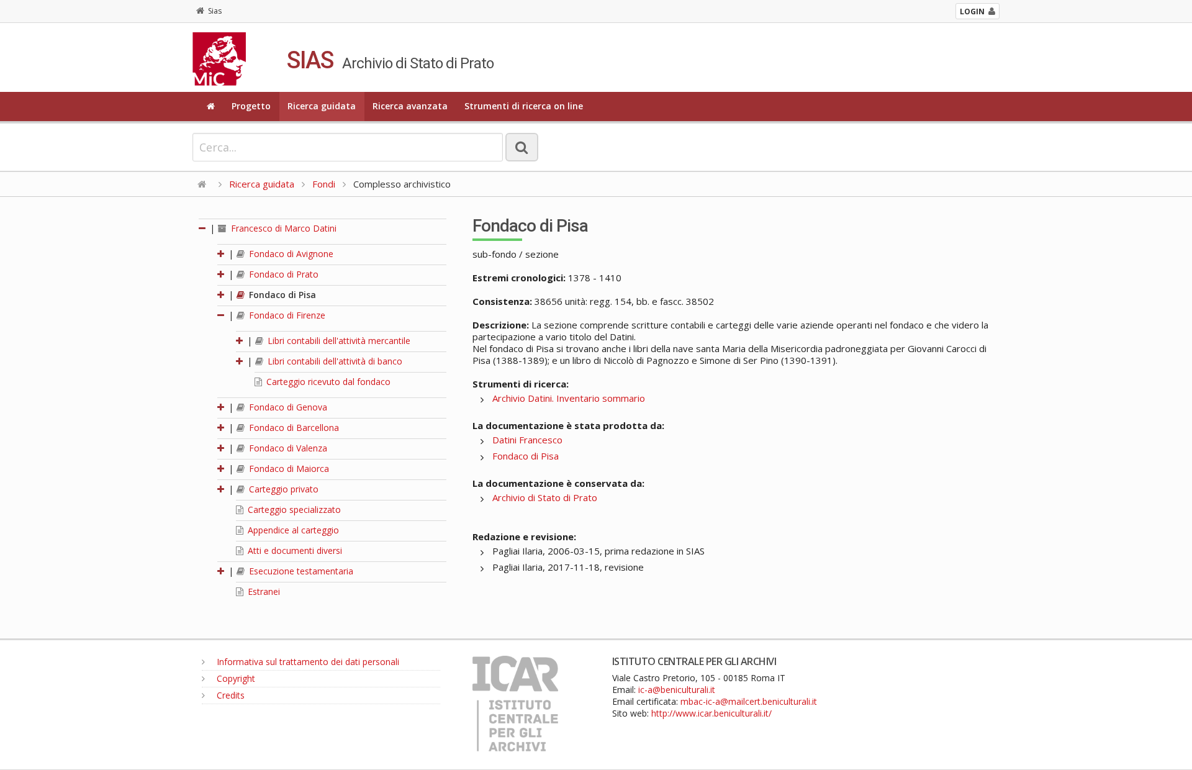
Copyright (234, 678)
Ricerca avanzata (410, 106)
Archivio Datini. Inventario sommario (568, 398)
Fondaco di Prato (282, 274)
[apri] (221, 254)
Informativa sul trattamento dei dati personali (306, 662)
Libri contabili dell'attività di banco (333, 361)
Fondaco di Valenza (286, 448)
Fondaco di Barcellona (292, 427)
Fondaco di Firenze (285, 315)
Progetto (251, 106)
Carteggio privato (282, 489)
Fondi (323, 184)
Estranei (262, 591)
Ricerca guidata (321, 106)
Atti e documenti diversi (293, 550)
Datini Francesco (527, 439)
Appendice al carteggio (292, 530)
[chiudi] (221, 315)
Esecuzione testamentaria (299, 571)
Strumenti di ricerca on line (523, 106)
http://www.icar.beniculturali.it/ (711, 713)
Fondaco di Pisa (281, 295)
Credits (229, 695)
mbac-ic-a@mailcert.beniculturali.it (748, 701)
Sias (215, 11)
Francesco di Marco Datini (282, 228)
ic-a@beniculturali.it (676, 689)
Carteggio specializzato (293, 509)
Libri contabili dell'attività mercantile (337, 340)
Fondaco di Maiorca (287, 468)
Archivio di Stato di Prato (544, 497)
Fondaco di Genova (286, 407)
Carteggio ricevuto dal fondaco (327, 381)
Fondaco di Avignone (289, 254)
